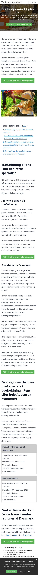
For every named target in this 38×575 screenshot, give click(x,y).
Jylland (8, 535)
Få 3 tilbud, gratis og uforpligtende (19, 24)
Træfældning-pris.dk (11, 2)
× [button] (36, 559)
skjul (24, 126)
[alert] (19, 566)
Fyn (15, 535)
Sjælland (28, 535)
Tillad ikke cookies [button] (25, 571)
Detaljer (30, 568)
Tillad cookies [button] (11, 571)
